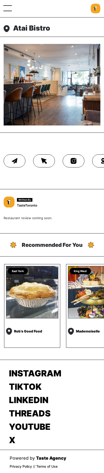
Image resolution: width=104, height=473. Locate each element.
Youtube (30, 427)
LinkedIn (28, 400)
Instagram (35, 373)
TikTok (25, 386)
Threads (30, 413)
